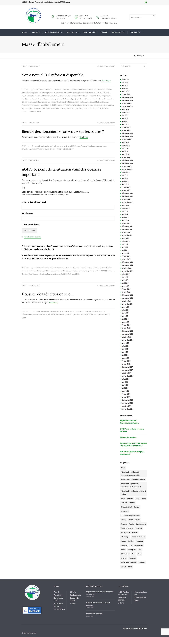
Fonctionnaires (141, 524)
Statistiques (71, 108)
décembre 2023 (127, 160)
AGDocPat (30, 96)
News (26, 90)
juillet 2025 (125, 112)
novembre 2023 (127, 163)
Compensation (106, 96)
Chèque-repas (70, 96)
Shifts (45, 108)
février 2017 (126, 394)
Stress (139, 554)
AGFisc (37, 96)
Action (123, 468)
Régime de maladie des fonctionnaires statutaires (129, 421)
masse (99, 146)
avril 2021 (125, 250)
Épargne (74, 99)
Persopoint (35, 105)
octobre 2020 (126, 268)
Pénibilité (51, 315)
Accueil (24, 32)
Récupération (98, 105)
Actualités (36, 32)
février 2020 (126, 289)
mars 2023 (125, 184)
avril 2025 (125, 121)
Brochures (54, 96)
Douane (68, 99)
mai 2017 (125, 385)
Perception (26, 105)
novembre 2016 (127, 403)
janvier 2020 (126, 292)
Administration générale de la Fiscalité (98, 90)
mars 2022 (125, 220)
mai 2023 (125, 178)
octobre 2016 (126, 406)
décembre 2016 (127, 400)
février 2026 (126, 94)
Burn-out (124, 503)
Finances (88, 99)
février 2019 (126, 325)
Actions (121, 603)
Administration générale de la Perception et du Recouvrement (44, 93)
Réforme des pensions (128, 437)
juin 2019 (125, 313)
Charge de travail (126, 507)
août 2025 (125, 109)
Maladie (71, 102)
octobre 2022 (126, 199)
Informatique (125, 537)
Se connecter (135, 32)
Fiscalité (95, 99)
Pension (105, 102)
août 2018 (125, 343)
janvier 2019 (126, 328)
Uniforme (25, 111)
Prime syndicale (140, 597)
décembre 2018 (127, 331)
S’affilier (104, 32)
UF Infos (105, 108)
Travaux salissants (53, 274)
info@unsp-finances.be (109, 18)
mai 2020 (125, 280)
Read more (106, 80)
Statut (133, 554)
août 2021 (125, 238)
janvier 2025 (126, 130)
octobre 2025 (126, 103)
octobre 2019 (126, 301)
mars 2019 (125, 322)
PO (131, 545)
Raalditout (78, 105)
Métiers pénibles (43, 271)
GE (23, 102)
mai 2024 (125, 151)
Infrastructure (27, 315)
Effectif (95, 268)
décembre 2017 (127, 367)
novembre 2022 (127, 196)
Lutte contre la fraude (138, 537)
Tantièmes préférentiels (37, 274)
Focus (101, 99)
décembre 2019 (127, 295)
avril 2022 (125, 217)
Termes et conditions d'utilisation (135, 628)
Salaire (123, 550)
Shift (98, 271)
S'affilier (57, 606)
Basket (47, 96)
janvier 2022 (126, 223)
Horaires (34, 102)
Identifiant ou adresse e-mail (34, 202)
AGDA (24, 96)
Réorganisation (90, 271)
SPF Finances (61, 108)
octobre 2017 (126, 373)
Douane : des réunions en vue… (47, 294)
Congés (40, 99)
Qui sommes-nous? (52, 32)
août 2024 (125, 142)
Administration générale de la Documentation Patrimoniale (62, 90)
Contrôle (83, 268)
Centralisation (80, 311)
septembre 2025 (127, 106)
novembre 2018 (127, 334)
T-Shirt (59, 149)
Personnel (60, 271)
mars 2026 (125, 91)
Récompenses (69, 271)
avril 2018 (125, 355)
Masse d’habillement (81, 102)
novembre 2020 (127, 265)
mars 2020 (125, 286)
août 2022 (125, 205)
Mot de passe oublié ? (32, 236)
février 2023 (126, 187)
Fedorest (81, 99)
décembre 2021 (127, 226)
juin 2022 (125, 211)
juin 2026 (125, 82)
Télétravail (142, 562)
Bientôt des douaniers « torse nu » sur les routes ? (63, 131)
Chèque (61, 96)
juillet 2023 (125, 172)
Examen (137, 520)
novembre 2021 (127, 229)
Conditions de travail (29, 99)
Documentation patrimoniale (54, 99)
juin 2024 (125, 148)
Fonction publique (127, 528)
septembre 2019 (127, 304)
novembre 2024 (127, 136)
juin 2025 (125, 115)
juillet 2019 (125, 310)
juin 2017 (125, 382)
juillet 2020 (125, 274)
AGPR (43, 96)
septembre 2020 (127, 271)
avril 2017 (125, 388)
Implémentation (44, 102)
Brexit (77, 268)
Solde (50, 108)
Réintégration (109, 105)
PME (54, 105)
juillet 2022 (125, 208)
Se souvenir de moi (31, 224)
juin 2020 (125, 277)
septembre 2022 (127, 202)
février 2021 (126, 256)
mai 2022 (125, 214)
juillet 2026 (125, 79)
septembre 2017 (127, 376)
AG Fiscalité (106, 93)
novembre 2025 (127, 100)
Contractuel (125, 511)
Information (63, 102)
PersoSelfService (45, 105)
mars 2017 (125, 391)
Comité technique (81, 96)
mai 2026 (125, 85)
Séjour (31, 108)
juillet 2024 (125, 145)
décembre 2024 (127, 133)
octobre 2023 (126, 166)
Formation (138, 528)
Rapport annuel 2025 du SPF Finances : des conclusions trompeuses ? (133, 444)
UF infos (73, 592)
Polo (33, 149)
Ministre (98, 102)
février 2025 (126, 127)
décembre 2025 (127, 97)
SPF (54, 108)
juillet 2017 (125, 379)
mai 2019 (125, 316)
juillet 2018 (125, 346)
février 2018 (126, 361)
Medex (92, 102)
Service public (132, 550)
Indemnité (54, 102)
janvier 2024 (126, 157)
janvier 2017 (126, 397)
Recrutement (79, 271)
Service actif (38, 108)
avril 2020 (125, 283)
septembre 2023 (127, 169)
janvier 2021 (126, 259)
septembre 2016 (127, 409)
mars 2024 (125, 154)
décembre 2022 (127, 193)
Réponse (25, 108)
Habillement (92, 146)
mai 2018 (125, 352)
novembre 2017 (127, 370)
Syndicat (79, 108)
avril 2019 (125, 319)
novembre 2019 (127, 298)
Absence (38, 90)
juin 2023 (125, 175)
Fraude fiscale (125, 533)
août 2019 (125, 307)
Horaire (27, 102)
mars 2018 (125, 358)
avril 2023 (125, 181)
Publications (72, 32)
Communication (94, 96)
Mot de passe (27, 213)
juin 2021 (125, 244)
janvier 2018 (126, 364)
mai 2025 (125, 118)
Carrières (132, 503)
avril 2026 (125, 88)
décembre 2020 (127, 262)
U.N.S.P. (99, 108)
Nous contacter (89, 32)
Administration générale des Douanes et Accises (84, 93)
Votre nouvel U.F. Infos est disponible (52, 75)
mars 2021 (125, 253)
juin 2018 (125, 349)
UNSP (31, 111)
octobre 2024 (126, 139)
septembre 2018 (127, 340)
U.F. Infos (91, 108)
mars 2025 (125, 124)
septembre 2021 (127, 235)
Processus (60, 105)
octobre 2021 (126, 232)
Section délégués (118, 32)
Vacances (37, 111)
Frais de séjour (109, 99)
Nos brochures (75, 595)
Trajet (85, 108)
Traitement (132, 558)
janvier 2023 (126, 190)
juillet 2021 (125, 241)
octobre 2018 (126, 337)
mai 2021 (125, 247)
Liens (136, 600)
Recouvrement (87, 105)
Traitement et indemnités (128, 562)
